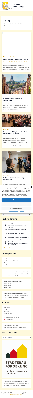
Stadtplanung (16, 56)
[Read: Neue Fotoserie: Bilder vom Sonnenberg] (16, 83)
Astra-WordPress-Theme (16, 394)
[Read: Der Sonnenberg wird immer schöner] (16, 43)
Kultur (8, 96)
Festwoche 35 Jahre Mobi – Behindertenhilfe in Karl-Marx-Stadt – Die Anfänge (18, 238)
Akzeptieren (16, 200)
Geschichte (9, 56)
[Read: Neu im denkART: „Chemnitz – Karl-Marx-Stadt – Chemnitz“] (16, 120)
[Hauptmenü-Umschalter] (29, 5)
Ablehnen (16, 204)
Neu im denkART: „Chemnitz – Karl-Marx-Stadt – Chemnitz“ (15, 132)
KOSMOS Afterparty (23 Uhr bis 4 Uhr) (16, 233)
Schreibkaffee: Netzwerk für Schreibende (17, 229)
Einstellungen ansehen (16, 208)
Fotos (4, 56)
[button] (30, 187)
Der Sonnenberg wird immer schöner (15, 59)
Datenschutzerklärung (14, 211)
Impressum (22, 211)
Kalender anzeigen (7, 247)
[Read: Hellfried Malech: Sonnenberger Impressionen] (16, 161)
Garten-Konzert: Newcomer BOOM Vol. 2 (17, 225)
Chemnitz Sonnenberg (18, 5)
